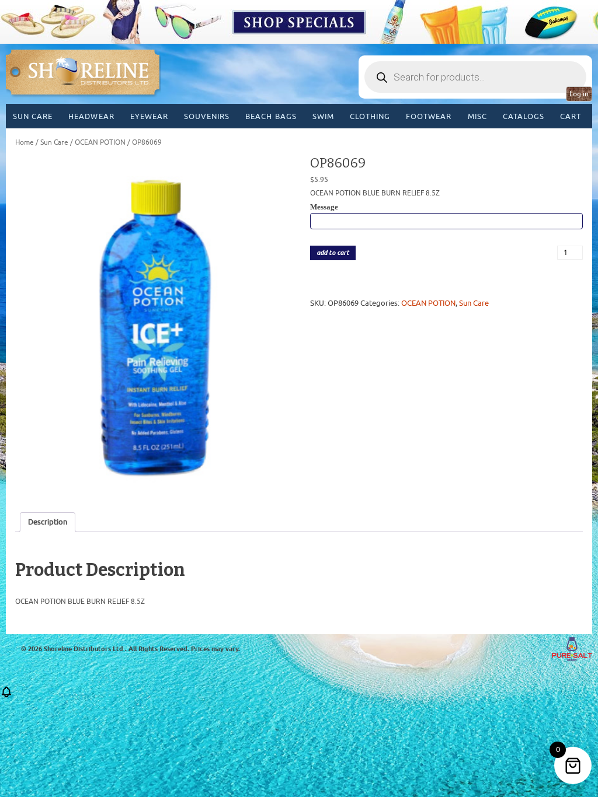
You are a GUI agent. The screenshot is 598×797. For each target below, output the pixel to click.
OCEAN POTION (100, 142)
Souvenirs (207, 116)
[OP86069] (151, 326)
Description (47, 522)
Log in (579, 94)
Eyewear (149, 116)
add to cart (333, 253)
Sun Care (33, 116)
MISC (477, 116)
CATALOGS (523, 116)
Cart (570, 116)
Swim (323, 116)
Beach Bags (270, 116)
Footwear (428, 116)
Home (24, 142)
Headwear (91, 116)
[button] (6, 696)
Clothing (370, 116)
